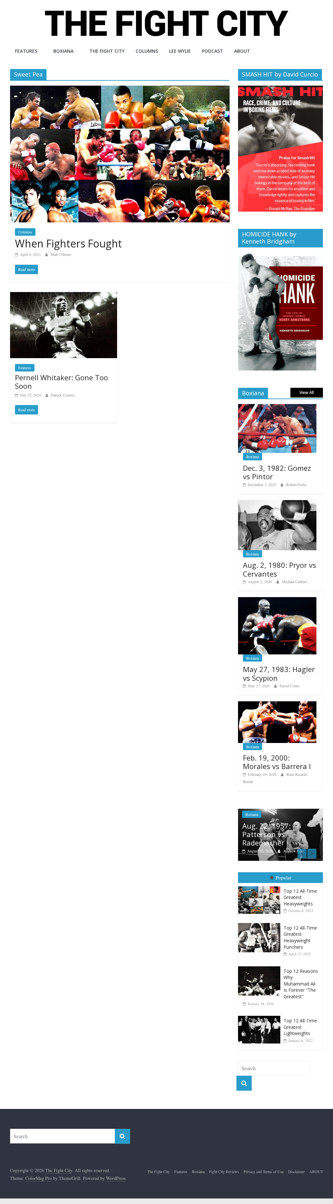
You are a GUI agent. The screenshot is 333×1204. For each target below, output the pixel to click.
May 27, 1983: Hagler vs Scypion (279, 673)
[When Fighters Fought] (120, 89)
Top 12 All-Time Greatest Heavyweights (300, 897)
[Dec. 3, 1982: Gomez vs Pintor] (277, 407)
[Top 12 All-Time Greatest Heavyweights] (261, 886)
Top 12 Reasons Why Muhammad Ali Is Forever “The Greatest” (301, 984)
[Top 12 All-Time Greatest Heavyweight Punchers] (261, 923)
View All (307, 392)
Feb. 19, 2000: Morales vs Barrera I (277, 762)
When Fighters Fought (68, 243)
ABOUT (242, 51)
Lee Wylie (180, 51)
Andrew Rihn (293, 850)
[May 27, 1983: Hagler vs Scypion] (277, 600)
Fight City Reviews (224, 1171)
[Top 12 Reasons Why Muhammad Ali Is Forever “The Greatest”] (261, 966)
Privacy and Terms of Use (264, 1171)
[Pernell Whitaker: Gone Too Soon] (63, 296)
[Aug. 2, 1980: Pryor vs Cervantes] (277, 503)
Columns (147, 51)
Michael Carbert (294, 581)
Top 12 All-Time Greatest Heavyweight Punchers (300, 937)
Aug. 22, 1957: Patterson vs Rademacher (266, 834)
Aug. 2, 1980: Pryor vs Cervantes (279, 569)
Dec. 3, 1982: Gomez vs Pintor (277, 472)
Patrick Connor (62, 395)
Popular (283, 877)
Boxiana (63, 51)
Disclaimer (296, 1171)
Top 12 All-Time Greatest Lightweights (300, 1026)
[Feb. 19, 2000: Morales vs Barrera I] (277, 705)
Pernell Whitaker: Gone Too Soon (61, 381)
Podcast (212, 51)
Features (26, 51)
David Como (290, 685)
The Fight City (107, 51)
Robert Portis (296, 484)
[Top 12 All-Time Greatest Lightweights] (261, 1016)
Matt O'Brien (61, 254)
